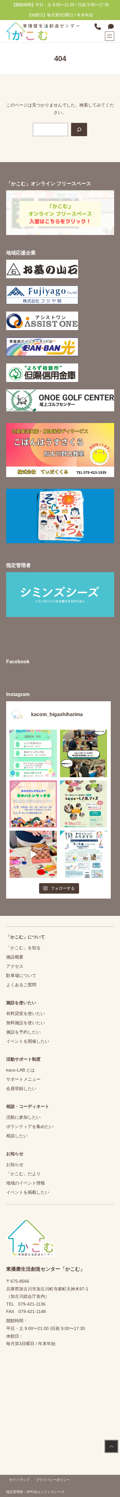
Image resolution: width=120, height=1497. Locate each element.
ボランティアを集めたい (30, 1126)
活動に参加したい (23, 1117)
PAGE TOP (111, 1447)
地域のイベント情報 (25, 1182)
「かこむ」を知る (23, 947)
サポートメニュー (23, 1079)
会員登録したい (21, 1088)
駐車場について (21, 975)
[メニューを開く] (109, 36)
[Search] (79, 129)
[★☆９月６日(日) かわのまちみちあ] (83, 854)
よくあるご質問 (21, 984)
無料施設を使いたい (25, 1022)
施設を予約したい (23, 1031)
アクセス (14, 966)
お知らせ (14, 1164)
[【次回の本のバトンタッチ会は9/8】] (33, 804)
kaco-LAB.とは (20, 1069)
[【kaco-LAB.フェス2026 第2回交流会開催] (83, 753)
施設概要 (14, 956)
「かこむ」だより (23, 1173)
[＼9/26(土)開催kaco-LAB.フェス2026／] (83, 804)
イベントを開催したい (27, 1041)
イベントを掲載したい (27, 1192)
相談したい (17, 1135)
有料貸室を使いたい (25, 1013)
